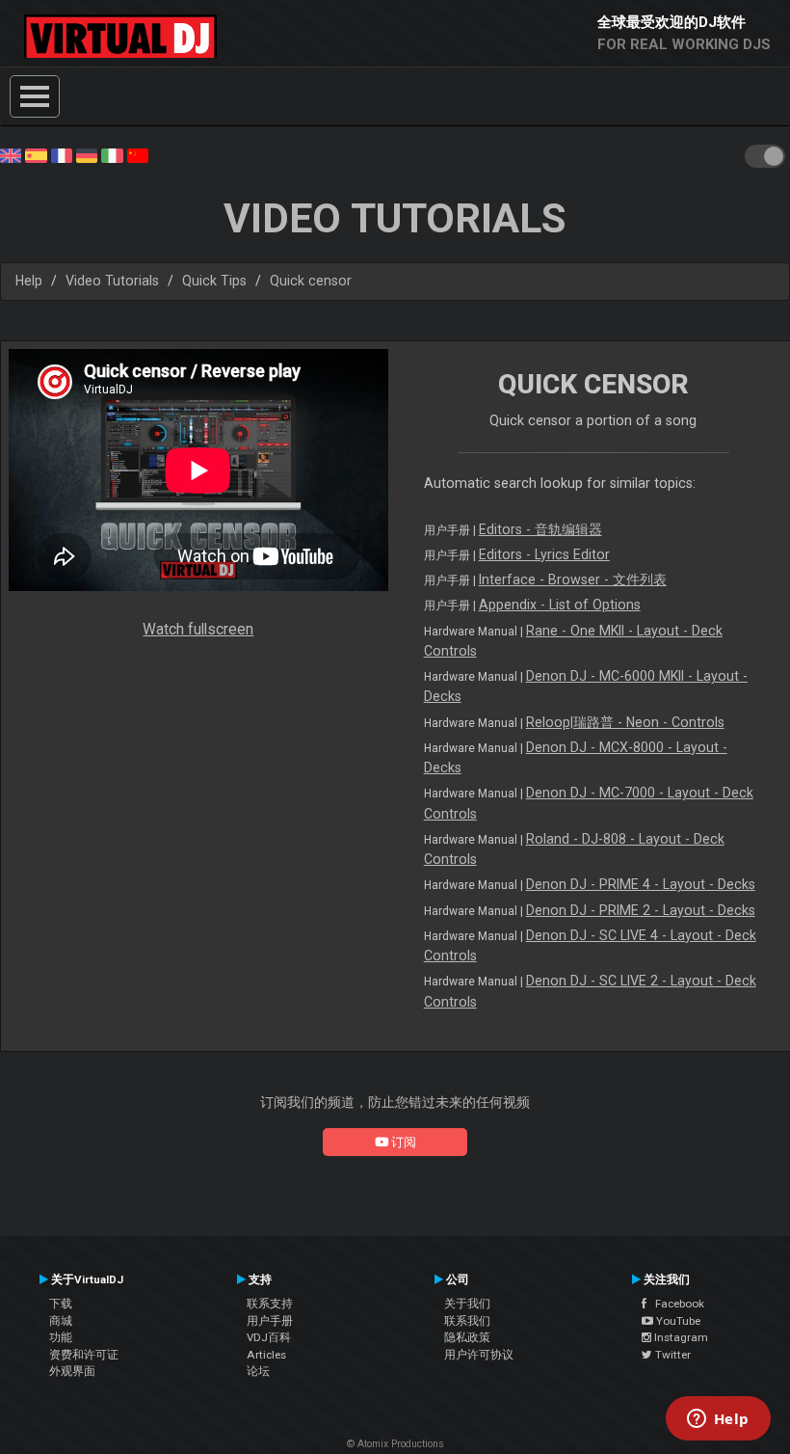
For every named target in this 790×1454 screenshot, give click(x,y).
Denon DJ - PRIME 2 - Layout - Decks (640, 910)
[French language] (61, 154)
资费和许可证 (83, 1354)
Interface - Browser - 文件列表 (573, 579)
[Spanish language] (35, 154)
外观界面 (72, 1371)
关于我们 (467, 1303)
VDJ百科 (269, 1337)
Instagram (679, 1337)
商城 (60, 1321)
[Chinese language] (137, 154)
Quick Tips (214, 280)
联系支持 (270, 1303)
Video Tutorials (112, 280)
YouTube (676, 1321)
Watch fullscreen (198, 629)
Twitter (671, 1354)
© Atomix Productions (395, 1444)
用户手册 (270, 1321)
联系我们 (467, 1321)
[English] (10, 154)
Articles (266, 1354)
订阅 (402, 1142)
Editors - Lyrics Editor (544, 554)
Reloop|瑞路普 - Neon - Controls (625, 722)
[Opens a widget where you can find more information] (718, 1420)
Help (28, 280)
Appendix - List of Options (560, 604)
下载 (60, 1303)
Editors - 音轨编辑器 (540, 529)
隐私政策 (467, 1337)
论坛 (258, 1371)
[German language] (86, 154)
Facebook (675, 1303)
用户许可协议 (479, 1354)
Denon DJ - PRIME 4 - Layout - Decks (640, 884)
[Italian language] (111, 154)
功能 (60, 1337)
